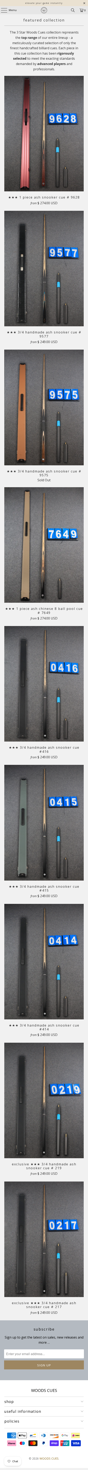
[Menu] (2, 10)
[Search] (73, 10)
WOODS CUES (49, 1458)
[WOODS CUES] (44, 10)
